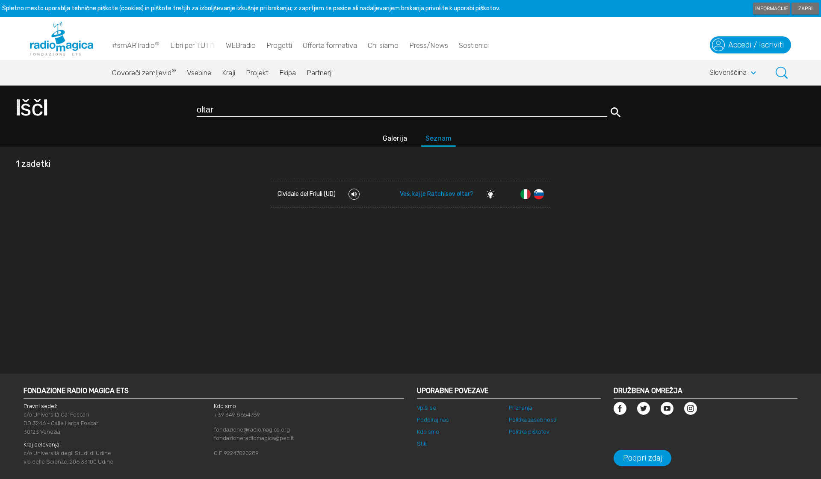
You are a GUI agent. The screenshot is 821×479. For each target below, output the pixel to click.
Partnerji (320, 72)
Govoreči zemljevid (144, 72)
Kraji (228, 72)
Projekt (257, 72)
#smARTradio (135, 45)
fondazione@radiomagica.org (252, 429)
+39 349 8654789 (237, 414)
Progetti (279, 45)
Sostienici (474, 45)
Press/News (428, 45)
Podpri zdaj (642, 458)
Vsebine (199, 72)
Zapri (805, 9)
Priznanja (520, 408)
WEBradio (241, 45)
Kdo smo (428, 432)
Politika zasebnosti (532, 420)
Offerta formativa (330, 45)
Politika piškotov (529, 432)
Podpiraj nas (433, 420)
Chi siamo (383, 45)
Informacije (771, 9)
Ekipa (287, 72)
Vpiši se (426, 408)
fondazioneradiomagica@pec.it (254, 438)
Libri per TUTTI (192, 45)
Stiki (422, 444)
